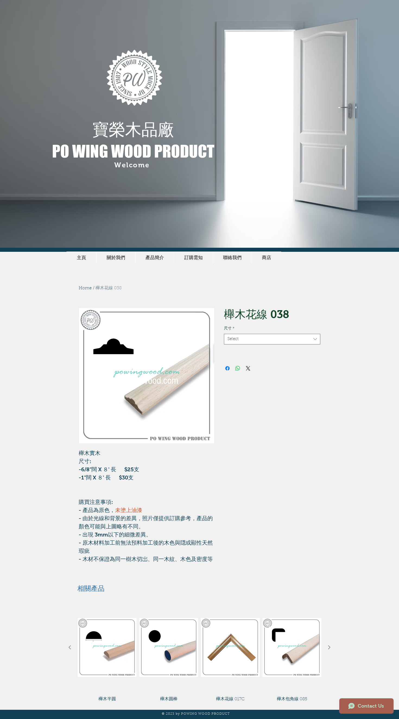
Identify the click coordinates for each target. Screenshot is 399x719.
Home (85, 288)
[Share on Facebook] (227, 368)
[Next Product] (329, 647)
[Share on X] (248, 368)
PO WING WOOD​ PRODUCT (133, 151)
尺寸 (229, 329)
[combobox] (272, 339)
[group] (199, 652)
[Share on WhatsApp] (238, 368)
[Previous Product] (69, 647)
